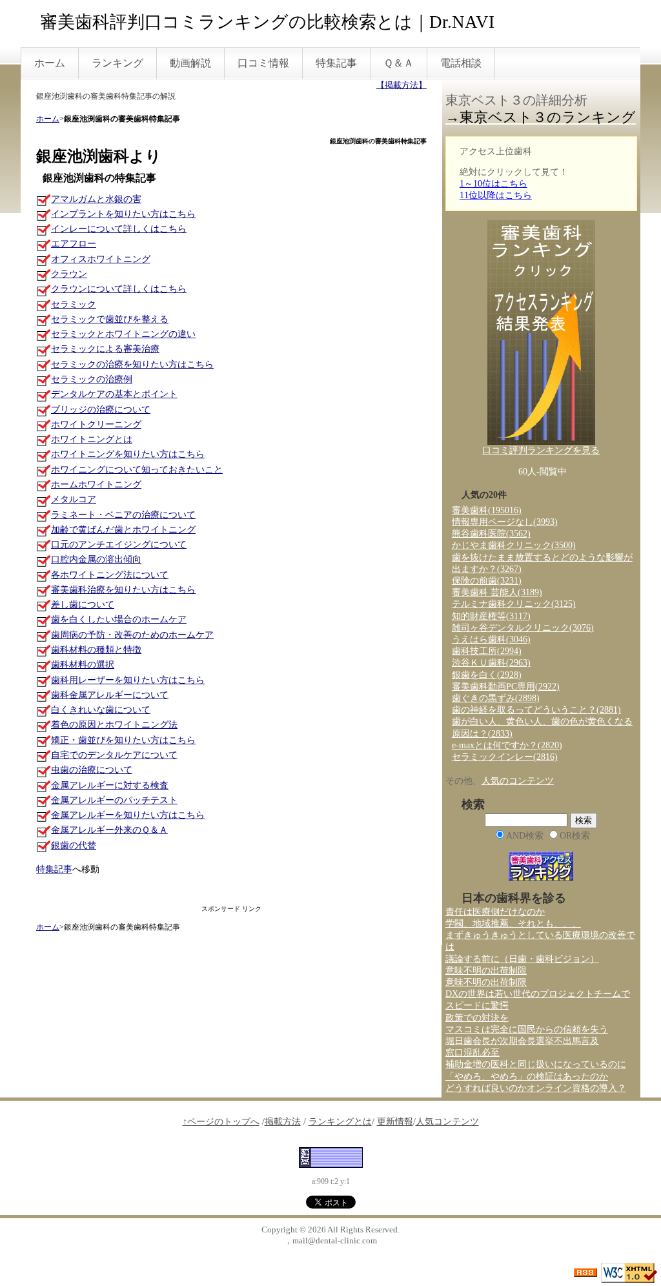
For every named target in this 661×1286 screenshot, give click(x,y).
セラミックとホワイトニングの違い (123, 334)
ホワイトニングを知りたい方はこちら (128, 454)
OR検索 (575, 836)
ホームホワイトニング (96, 484)
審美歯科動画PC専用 (506, 686)
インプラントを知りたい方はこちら (123, 214)
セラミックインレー (505, 757)
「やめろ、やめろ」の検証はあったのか (526, 1076)
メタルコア (73, 499)
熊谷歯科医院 (491, 533)
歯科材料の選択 (82, 664)
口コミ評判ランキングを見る (541, 450)
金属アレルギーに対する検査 (109, 785)
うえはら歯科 (491, 639)
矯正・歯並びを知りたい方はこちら (123, 740)
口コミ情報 (263, 62)
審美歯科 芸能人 (497, 592)
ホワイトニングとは (91, 439)
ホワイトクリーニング (96, 424)
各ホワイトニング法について (109, 575)
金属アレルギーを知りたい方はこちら (128, 815)
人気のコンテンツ (518, 781)
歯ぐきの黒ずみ (496, 698)
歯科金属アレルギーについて (109, 695)
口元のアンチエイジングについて (119, 544)
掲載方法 (283, 1122)
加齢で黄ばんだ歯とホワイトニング (123, 530)
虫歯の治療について (91, 770)
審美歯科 (487, 510)
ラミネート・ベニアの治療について (123, 515)
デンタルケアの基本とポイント (114, 394)
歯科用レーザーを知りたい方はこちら (128, 680)
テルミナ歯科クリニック (514, 604)
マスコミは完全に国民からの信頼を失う (526, 1029)
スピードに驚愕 (477, 1005)
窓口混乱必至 (472, 1052)
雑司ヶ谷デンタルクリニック (523, 628)
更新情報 (395, 1122)
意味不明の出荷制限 (486, 970)
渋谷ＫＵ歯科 (491, 663)
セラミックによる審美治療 (105, 349)
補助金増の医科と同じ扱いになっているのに (535, 1064)
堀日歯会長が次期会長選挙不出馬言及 (522, 1041)
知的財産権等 (491, 616)
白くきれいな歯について (100, 710)
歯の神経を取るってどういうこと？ (536, 710)
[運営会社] (331, 1156)
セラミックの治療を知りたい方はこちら (132, 364)
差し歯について (82, 604)
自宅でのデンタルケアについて (114, 755)
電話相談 (461, 62)
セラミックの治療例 (91, 379)
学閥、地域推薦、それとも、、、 (513, 923)
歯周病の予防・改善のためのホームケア (132, 635)
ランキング (117, 62)
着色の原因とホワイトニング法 (114, 725)
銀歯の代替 (73, 845)
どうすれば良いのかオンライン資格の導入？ (535, 1088)
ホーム (49, 62)
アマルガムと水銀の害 (96, 199)
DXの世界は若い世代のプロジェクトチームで (537, 994)
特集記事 (336, 62)
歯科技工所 (487, 651)
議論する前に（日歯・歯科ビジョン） (522, 959)
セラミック (73, 304)
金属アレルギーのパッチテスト (114, 800)
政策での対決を (477, 1018)
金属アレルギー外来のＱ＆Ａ (109, 830)
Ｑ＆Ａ (398, 62)
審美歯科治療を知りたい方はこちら (123, 590)
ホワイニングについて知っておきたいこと (137, 470)
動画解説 (190, 62)
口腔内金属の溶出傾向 (96, 559)
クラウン (69, 274)
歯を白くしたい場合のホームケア (119, 619)
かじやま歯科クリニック (514, 545)
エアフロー (73, 244)
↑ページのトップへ (221, 1122)
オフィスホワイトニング (100, 259)
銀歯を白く (487, 675)
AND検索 (525, 836)
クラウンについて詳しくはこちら (119, 289)
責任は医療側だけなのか (495, 912)
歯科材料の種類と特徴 (96, 650)
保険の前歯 (487, 581)
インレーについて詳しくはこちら (119, 229)
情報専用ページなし (505, 522)
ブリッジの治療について (100, 409)
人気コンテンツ (447, 1122)
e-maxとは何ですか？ (507, 745)
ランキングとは (340, 1122)
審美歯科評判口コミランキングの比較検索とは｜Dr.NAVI (267, 22)
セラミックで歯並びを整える (109, 319)
